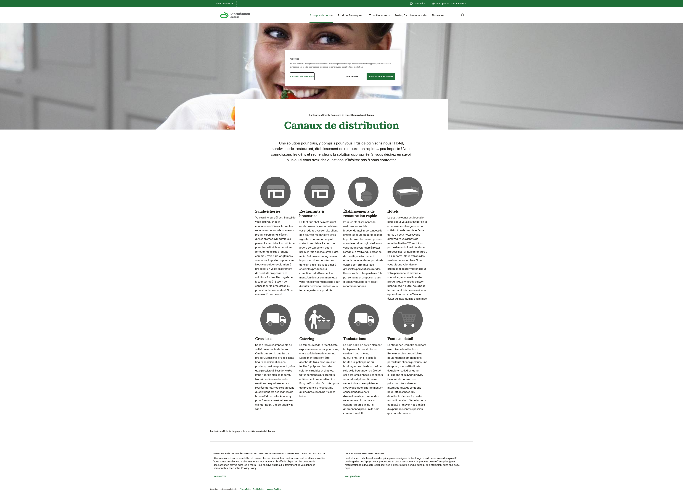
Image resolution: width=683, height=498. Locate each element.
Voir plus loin (352, 476)
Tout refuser (352, 76)
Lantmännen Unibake (319, 115)
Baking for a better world (410, 15)
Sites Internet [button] (223, 3)
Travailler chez (378, 15)
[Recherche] (463, 15)
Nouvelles (438, 15)
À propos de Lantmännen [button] (450, 3)
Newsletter (219, 476)
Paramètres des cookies (302, 76)
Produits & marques (350, 15)
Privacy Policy (245, 489)
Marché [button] (418, 3)
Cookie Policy (258, 489)
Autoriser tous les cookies (381, 76)
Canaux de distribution (362, 115)
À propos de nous (320, 15)
